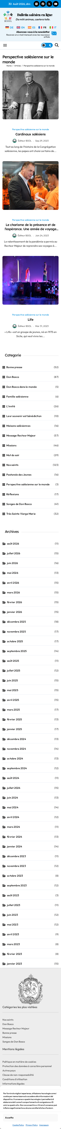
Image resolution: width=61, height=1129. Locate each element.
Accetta (9, 1117)
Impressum (44, 1125)
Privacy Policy (32, 1125)
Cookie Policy (18, 1125)
